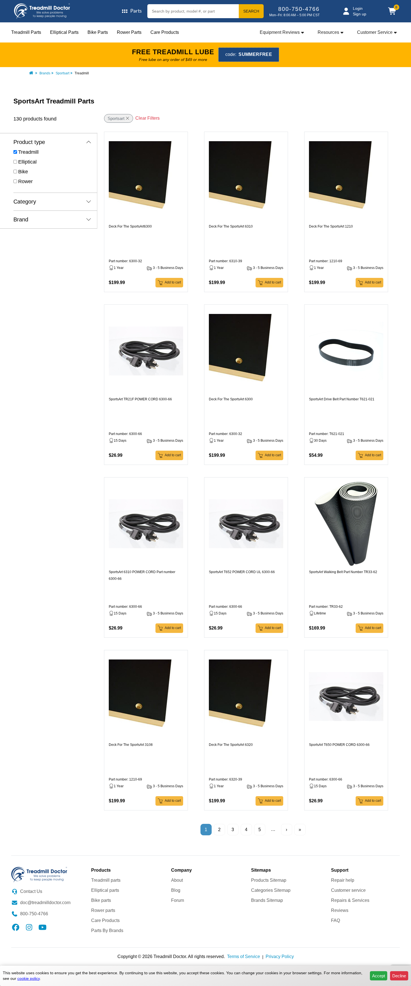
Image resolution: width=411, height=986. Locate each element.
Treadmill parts (106, 880)
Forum (177, 900)
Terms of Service (243, 956)
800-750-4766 (299, 9)
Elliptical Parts (64, 32)
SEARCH (251, 11)
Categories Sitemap (270, 890)
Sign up (359, 14)
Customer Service (375, 32)
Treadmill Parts (26, 32)
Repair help (342, 880)
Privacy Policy (280, 956)
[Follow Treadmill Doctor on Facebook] (15, 926)
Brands (44, 73)
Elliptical (27, 162)
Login (358, 8)
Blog (175, 890)
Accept (378, 975)
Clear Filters (147, 118)
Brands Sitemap (267, 900)
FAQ (335, 920)
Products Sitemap (268, 880)
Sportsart (62, 73)
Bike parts (101, 900)
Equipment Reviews (280, 32)
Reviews (339, 910)
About (177, 880)
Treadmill (28, 152)
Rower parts (103, 910)
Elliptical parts (105, 890)
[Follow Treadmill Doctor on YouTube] (42, 926)
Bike (23, 171)
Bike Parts (98, 32)
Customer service (348, 890)
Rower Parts (129, 32)
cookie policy (28, 978)
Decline (399, 975)
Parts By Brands (107, 930)
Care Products (164, 32)
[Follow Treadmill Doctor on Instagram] (29, 926)
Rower (25, 181)
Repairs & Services (350, 900)
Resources (328, 32)
